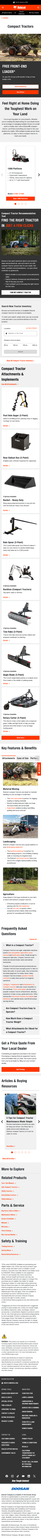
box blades (30, 996)
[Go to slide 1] (12, 1152)
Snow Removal (27, 1412)
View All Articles (8, 1159)
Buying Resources (8, 1417)
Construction (27, 1393)
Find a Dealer (6, 1405)
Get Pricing (20, 1069)
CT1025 (21, 194)
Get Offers (20, 92)
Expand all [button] (33, 939)
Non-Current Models (8, 1235)
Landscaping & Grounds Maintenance (30, 1402)
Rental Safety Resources (10, 1254)
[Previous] (2, 174)
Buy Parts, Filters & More (10, 1211)
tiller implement (24, 906)
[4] (25, 204)
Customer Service (8, 1439)
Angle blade (11, 808)
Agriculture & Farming (30, 1408)
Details (5, 426)
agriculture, (24, 953)
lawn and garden (14, 953)
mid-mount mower (22, 858)
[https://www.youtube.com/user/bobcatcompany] (23, 1476)
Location (7, 328)
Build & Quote (6, 1397)
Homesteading (27, 1428)
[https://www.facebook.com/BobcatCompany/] (7, 1476)
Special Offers (7, 1401)
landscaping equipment (15, 847)
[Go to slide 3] (19, 1152)
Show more (20, 738)
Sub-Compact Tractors (9, 1187)
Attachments (8, 758)
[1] (15, 204)
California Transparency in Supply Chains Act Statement (29, 1454)
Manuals (4, 1223)
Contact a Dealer (8, 1413)
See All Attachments (9, 384)
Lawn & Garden (27, 1397)
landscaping (16, 955)
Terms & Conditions (29, 1443)
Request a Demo (7, 1421)
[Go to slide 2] (15, 1152)
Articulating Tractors (8, 1195)
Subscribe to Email (8, 1409)
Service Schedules (7, 1219)
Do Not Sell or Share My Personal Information (30, 1464)
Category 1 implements (11, 984)
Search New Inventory (9, 1393)
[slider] (4, 343)
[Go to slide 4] (22, 1152)
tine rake (16, 908)
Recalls (25, 1447)
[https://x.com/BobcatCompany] (34, 1476)
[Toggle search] (37, 7)
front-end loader (16, 798)
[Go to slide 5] (25, 1152)
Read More (10, 1146)
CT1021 (15, 194)
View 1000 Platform (20, 198)
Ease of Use (22, 758)
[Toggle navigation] (3, 7)
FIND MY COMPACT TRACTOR (20, 292)
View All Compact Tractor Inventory (20, 361)
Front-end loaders (19, 989)
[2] (19, 204)
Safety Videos (6, 1250)
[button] (36, 764)
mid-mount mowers (18, 996)
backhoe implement (17, 851)
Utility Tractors (6, 1191)
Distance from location (12, 340)
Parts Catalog (6, 1231)
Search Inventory (20, 87)
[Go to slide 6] (29, 1152)
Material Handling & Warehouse (29, 1417)
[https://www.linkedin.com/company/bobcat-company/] (29, 1476)
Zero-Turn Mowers (7, 1183)
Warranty (4, 1227)
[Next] (38, 174)
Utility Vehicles (6, 1199)
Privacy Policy (27, 1439)
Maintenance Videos (8, 1215)
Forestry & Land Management (28, 1423)
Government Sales (8, 1453)
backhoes (6, 999)
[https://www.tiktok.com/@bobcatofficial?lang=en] (18, 1476)
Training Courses (7, 1246)
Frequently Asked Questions (8, 1444)
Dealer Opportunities (9, 1449)
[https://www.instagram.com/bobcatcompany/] (12, 1476)
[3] (22, 204)
